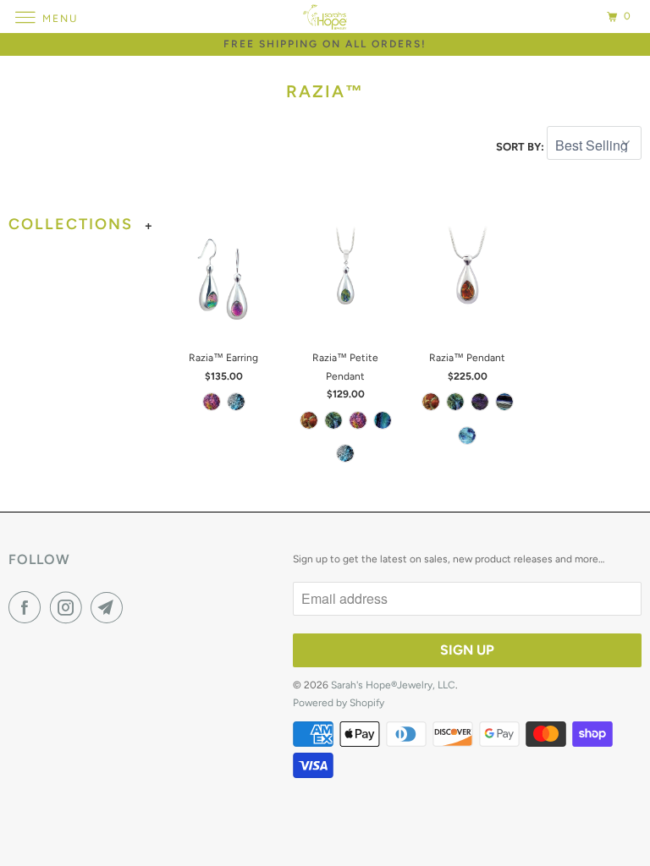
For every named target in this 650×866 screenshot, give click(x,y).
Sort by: (521, 146)
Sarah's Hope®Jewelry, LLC (393, 685)
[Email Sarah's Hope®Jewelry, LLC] (110, 607)
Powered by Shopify (338, 703)
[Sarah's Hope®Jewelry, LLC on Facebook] (27, 607)
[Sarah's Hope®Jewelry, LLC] (325, 16)
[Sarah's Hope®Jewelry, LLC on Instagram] (69, 607)
